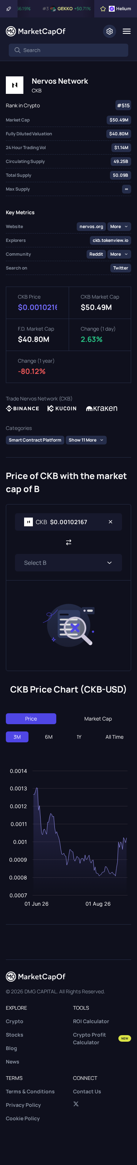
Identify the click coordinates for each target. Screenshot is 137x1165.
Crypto (14, 1021)
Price (31, 718)
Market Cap (98, 718)
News (12, 1061)
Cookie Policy (23, 1118)
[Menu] (126, 31)
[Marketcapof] (35, 31)
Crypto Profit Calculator (101, 1038)
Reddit (96, 254)
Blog (11, 1048)
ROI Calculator (91, 1021)
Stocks (14, 1034)
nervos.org (91, 226)
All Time (114, 736)
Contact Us (87, 1091)
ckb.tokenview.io (110, 240)
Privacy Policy (23, 1104)
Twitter (120, 268)
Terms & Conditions (30, 1091)
